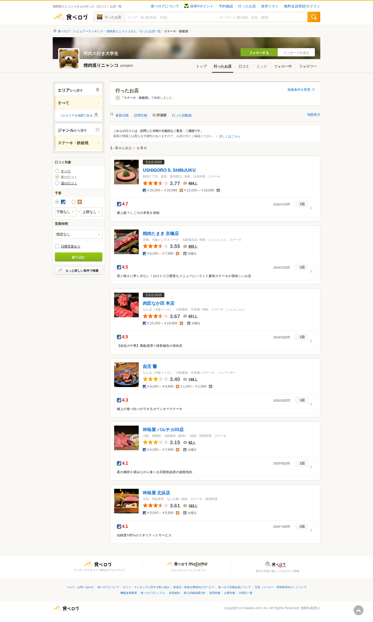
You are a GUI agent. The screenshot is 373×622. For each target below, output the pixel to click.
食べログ (70, 17)
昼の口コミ (69, 183)
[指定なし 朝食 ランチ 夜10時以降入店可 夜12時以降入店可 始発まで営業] (78, 234)
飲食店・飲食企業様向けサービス (193, 587)
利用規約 (174, 593)
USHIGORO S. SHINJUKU (169, 170)
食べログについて (165, 6)
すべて (66, 171)
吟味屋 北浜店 (156, 492)
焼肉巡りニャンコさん (121, 31)
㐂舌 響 (150, 366)
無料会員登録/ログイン (302, 6)
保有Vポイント (202, 6)
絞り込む (78, 256)
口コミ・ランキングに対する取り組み (146, 587)
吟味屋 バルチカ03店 (163, 429)
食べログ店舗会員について (234, 587)
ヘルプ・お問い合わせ (80, 587)
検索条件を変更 (299, 89)
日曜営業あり (71, 246)
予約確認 (226, 6)
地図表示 (313, 114)
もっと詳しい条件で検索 (82, 270)
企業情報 (229, 593)
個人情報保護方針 (195, 593)
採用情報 (214, 593)
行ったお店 (247, 6)
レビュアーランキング (88, 31)
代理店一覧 (246, 593)
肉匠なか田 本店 (158, 303)
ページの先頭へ (358, 610)
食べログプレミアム (153, 593)
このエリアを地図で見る (76, 115)
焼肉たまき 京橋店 (161, 233)
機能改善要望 (128, 593)
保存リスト (270, 6)
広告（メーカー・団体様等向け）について (281, 587)
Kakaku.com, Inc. (256, 607)
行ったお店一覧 (150, 31)
